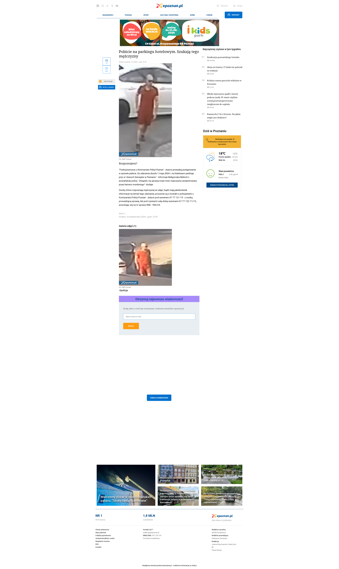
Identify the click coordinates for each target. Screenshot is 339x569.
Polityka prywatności (103, 535)
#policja (123, 290)
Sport (146, 15)
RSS (97, 544)
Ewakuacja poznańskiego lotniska (223, 57)
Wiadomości (107, 15)
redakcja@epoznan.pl (151, 532)
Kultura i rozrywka (169, 15)
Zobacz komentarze (159, 398)
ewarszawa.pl (166, 565)
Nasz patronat (100, 532)
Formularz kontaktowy (151, 538)
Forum (209, 15)
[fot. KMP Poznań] (159, 110)
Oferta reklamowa (102, 529)
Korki (192, 15)
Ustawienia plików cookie (105, 538)
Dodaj (131, 326)
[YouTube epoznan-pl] (117, 6)
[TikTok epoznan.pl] (107, 6)
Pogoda (128, 15)
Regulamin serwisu (102, 541)
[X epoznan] (112, 6)
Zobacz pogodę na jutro (222, 185)
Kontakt (235, 15)
